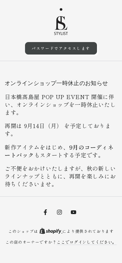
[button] (61, 48)
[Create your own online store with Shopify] (51, 231)
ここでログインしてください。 (87, 242)
